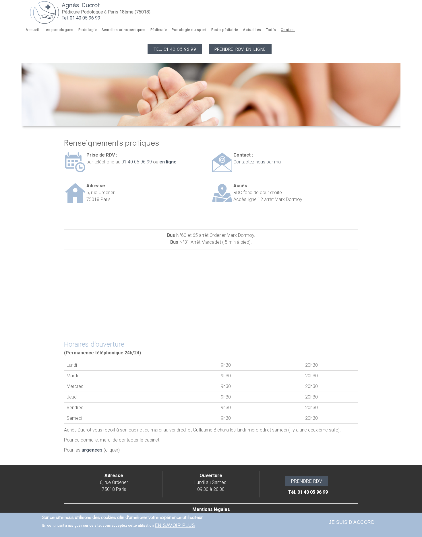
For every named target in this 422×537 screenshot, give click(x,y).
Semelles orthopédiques (124, 30)
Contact (288, 30)
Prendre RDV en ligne (240, 49)
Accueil (32, 30)
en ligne (167, 162)
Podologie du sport (189, 30)
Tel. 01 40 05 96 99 (81, 18)
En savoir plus (175, 525)
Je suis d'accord (352, 522)
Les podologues (58, 30)
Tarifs (271, 30)
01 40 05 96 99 (136, 162)
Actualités (252, 30)
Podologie (87, 30)
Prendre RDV (306, 481)
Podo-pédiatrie (224, 30)
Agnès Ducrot (81, 5)
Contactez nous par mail (257, 162)
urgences (92, 450)
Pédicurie (158, 30)
